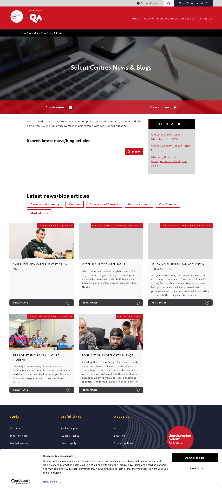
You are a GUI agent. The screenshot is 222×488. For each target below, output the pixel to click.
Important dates (19, 435)
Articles (118, 428)
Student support (168, 18)
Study (135, 18)
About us (187, 18)
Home (23, 32)
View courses (160, 107)
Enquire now (55, 107)
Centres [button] (74, 204)
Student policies (123, 443)
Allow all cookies (194, 457)
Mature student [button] (139, 204)
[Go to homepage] (26, 16)
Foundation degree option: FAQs (107, 355)
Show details (50, 481)
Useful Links (70, 417)
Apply (148, 18)
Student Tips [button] (39, 213)
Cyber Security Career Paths (103, 264)
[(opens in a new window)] (21, 481)
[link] (41, 267)
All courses (15, 428)
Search (135, 151)
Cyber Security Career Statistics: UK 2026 (40, 267)
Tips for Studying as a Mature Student (36, 358)
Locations (119, 435)
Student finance (69, 435)
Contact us (205, 18)
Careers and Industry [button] (45, 204)
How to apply (68, 443)
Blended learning (19, 443)
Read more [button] (20, 302)
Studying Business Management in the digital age (169, 161)
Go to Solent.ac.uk (191, 3)
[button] (169, 3)
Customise (193, 468)
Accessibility (149, 3)
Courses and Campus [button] (104, 204)
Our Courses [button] (168, 204)
